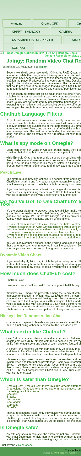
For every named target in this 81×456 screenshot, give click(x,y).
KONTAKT (19, 47)
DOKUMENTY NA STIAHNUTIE (32, 39)
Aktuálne (16, 23)
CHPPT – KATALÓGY (26, 31)
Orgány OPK (49, 23)
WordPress (59, 453)
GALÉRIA (65, 31)
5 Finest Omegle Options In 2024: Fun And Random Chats (39, 52)
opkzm (43, 66)
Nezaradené (25, 445)
